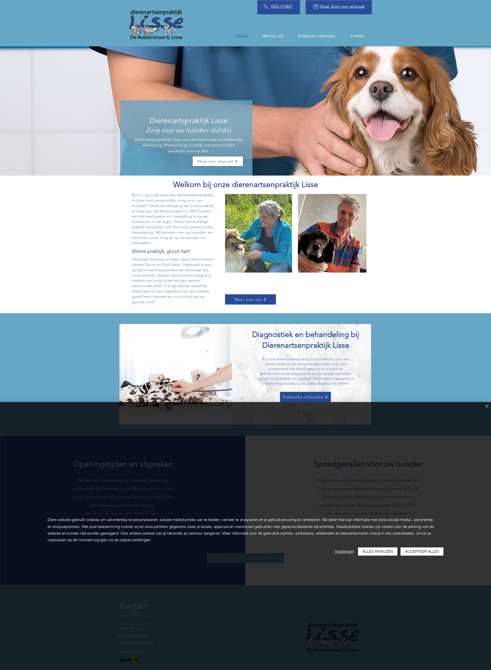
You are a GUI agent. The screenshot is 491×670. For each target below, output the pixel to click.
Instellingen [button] (344, 551)
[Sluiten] (487, 406)
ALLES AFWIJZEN (377, 551)
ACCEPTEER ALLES (422, 551)
